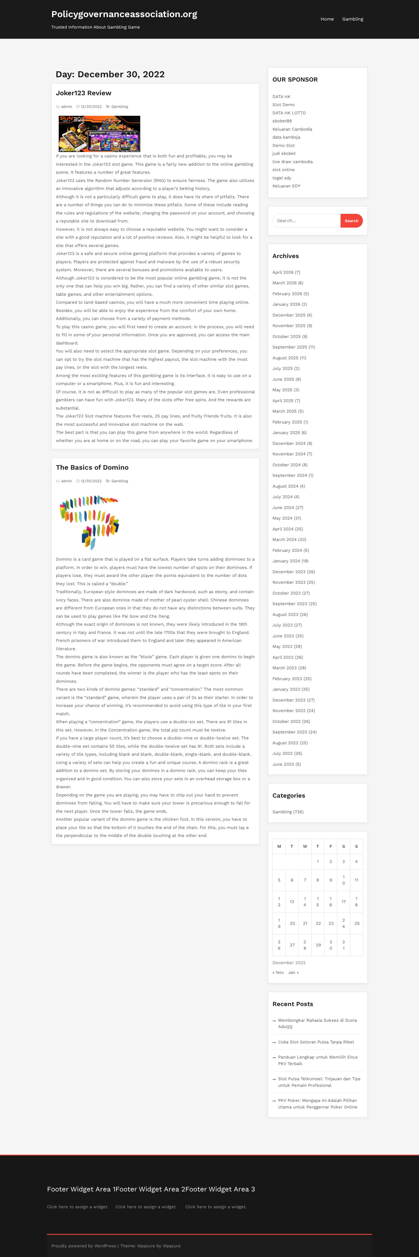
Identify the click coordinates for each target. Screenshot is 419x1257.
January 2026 (286, 304)
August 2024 (285, 486)
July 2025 (282, 368)
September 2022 (289, 732)
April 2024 (283, 529)
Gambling (352, 19)
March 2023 (284, 667)
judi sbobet (284, 153)
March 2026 (284, 282)
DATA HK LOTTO (289, 112)
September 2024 (289, 475)
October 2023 (286, 593)
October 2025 (286, 336)
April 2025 (283, 400)
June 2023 (283, 635)
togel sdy (281, 178)
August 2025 (285, 357)
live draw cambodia (292, 161)
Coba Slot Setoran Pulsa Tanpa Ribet (316, 1042)
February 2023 (287, 678)
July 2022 (282, 753)
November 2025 (289, 325)
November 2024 (289, 454)
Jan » (293, 972)
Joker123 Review (83, 93)
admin (66, 106)
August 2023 (285, 614)
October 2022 (286, 721)
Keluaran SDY (286, 185)
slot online (283, 169)
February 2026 (287, 293)
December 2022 (289, 700)
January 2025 (286, 432)
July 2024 (282, 496)
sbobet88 (282, 120)
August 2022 (285, 742)
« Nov (278, 972)
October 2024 (286, 464)
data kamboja (286, 137)
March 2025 (284, 411)
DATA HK (281, 96)
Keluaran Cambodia (292, 129)
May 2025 (282, 389)
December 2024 (289, 443)
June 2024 (283, 507)
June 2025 (283, 379)
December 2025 (289, 315)
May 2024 (282, 518)
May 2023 (282, 646)
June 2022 (283, 764)
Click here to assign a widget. (77, 1206)
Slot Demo (283, 104)
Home (327, 19)
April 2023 (283, 657)
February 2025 (287, 422)
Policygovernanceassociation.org (124, 14)
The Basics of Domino (92, 467)
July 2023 (282, 625)
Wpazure (146, 1245)
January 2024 (286, 560)
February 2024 (287, 550)
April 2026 (283, 272)
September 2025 (289, 347)
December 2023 (289, 571)
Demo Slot (283, 145)
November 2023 (289, 582)
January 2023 (286, 689)
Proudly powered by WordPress (83, 1245)
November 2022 (289, 710)
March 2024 (284, 539)
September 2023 (289, 603)
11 (356, 880)
